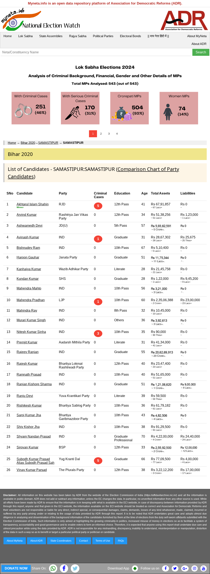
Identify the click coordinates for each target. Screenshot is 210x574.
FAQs (121, 540)
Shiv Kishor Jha (28, 427)
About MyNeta (197, 36)
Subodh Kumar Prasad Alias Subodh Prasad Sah (35, 460)
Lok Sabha (25, 36)
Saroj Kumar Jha (29, 415)
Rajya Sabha (77, 36)
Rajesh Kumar (27, 363)
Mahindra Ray (27, 310)
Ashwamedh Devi (29, 225)
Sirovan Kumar (27, 447)
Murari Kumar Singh (31, 320)
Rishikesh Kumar (29, 405)
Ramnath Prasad (29, 374)
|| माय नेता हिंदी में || (158, 36)
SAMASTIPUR (48, 142)
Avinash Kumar (28, 237)
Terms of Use (103, 540)
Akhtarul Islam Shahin (33, 204)
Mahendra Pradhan (31, 300)
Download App (118, 568)
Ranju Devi (25, 396)
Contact (83, 540)
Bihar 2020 (28, 142)
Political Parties (103, 36)
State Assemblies (51, 36)
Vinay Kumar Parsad (32, 470)
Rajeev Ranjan (28, 352)
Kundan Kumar (28, 278)
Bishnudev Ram (28, 247)
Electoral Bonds (130, 36)
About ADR (199, 44)
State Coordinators (60, 540)
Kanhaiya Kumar (29, 269)
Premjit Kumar (27, 342)
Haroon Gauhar (28, 257)
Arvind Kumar (27, 214)
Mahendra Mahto (29, 288)
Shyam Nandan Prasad (34, 436)
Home (7, 36)
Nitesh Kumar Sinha (31, 332)
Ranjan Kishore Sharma (34, 384)
